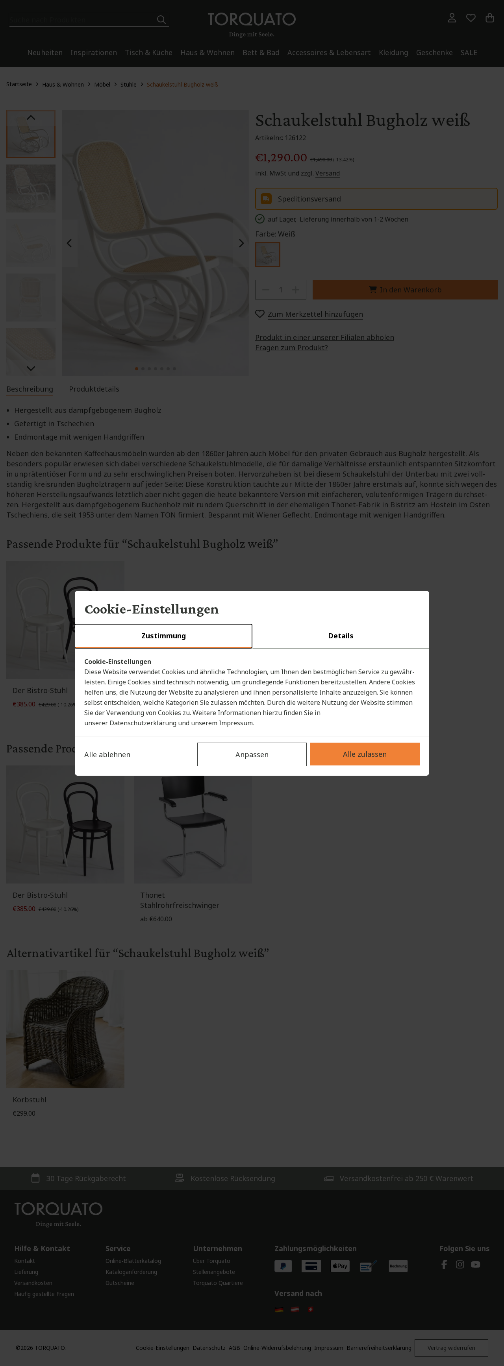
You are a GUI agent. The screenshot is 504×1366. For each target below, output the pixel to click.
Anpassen (252, 754)
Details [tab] (341, 635)
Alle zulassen (365, 754)
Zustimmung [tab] (163, 635)
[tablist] (252, 636)
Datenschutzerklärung (142, 723)
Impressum (236, 723)
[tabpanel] (252, 692)
